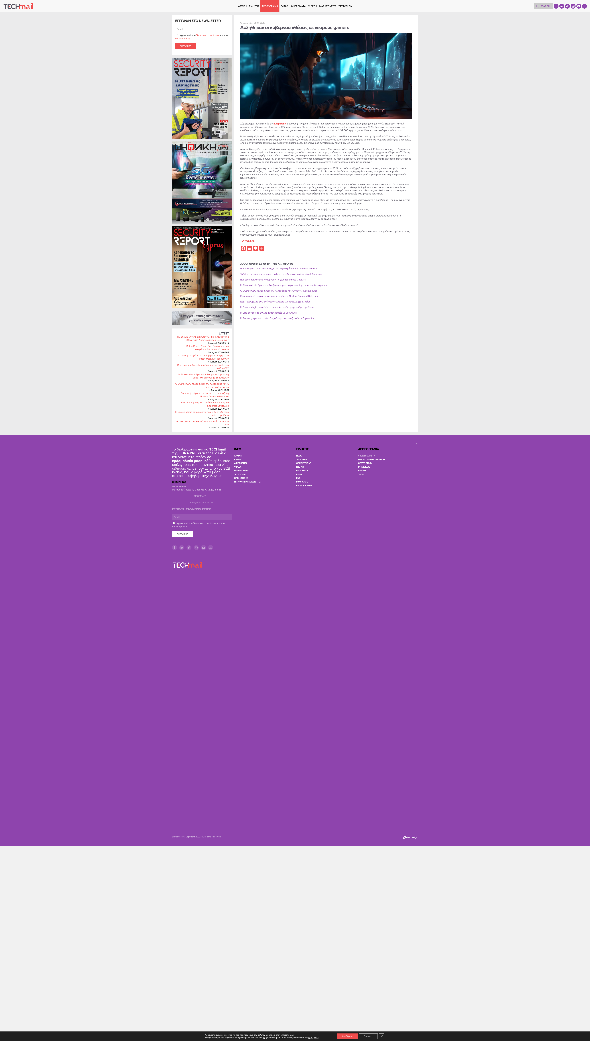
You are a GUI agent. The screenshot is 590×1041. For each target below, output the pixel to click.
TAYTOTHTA (240, 474)
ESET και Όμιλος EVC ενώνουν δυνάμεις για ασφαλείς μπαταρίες (205, 404)
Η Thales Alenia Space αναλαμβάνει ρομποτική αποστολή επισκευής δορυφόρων (203, 376)
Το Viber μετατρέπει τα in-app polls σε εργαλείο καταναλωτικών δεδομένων (203, 357)
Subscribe (185, 46)
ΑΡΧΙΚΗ (242, 6)
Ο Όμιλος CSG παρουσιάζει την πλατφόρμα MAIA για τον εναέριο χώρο (202, 385)
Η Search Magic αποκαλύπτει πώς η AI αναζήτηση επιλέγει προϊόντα (202, 413)
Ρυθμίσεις (368, 1036)
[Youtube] (578, 6)
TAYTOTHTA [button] (345, 6)
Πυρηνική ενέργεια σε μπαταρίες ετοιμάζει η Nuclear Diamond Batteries (205, 394)
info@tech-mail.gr (199, 502)
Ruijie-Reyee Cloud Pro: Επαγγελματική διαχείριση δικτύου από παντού (207, 347)
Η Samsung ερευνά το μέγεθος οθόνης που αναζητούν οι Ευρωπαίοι (277, 318)
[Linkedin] (561, 6)
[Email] (584, 6)
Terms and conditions (207, 35)
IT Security (302, 470)
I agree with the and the (201, 37)
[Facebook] (556, 6)
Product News (304, 485)
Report (362, 470)
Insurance (302, 481)
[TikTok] (567, 6)
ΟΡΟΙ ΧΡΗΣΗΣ (241, 478)
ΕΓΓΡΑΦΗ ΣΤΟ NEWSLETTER (247, 481)
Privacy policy (182, 38)
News (299, 455)
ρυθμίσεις (314, 1037)
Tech (360, 474)
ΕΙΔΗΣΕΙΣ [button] (254, 6)
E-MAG (284, 6)
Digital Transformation (371, 459)
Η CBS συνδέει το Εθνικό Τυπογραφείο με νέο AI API (202, 423)
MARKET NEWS (327, 6)
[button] (416, 443)
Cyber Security (366, 455)
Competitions (303, 463)
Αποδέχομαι (347, 1036)
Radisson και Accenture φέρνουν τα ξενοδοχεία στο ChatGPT (203, 366)
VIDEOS (312, 6)
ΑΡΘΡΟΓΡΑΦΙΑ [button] (270, 6)
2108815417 (200, 496)
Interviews (364, 466)
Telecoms (301, 459)
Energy (300, 466)
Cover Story (365, 463)
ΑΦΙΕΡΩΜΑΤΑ (298, 6)
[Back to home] (18, 6)
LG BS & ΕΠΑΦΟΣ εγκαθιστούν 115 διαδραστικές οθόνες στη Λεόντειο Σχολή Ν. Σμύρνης (203, 338)
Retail (299, 474)
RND (298, 478)
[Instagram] (573, 6)
